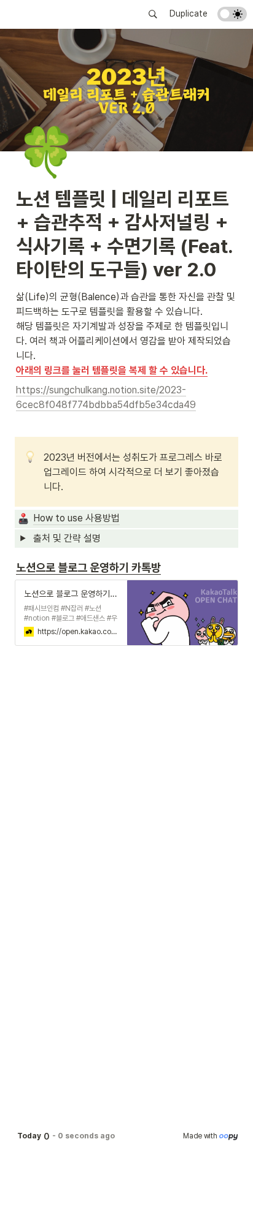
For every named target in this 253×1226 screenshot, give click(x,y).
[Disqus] (126, 835)
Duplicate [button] (188, 13)
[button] (153, 14)
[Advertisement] (126, 1202)
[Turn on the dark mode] (232, 18)
